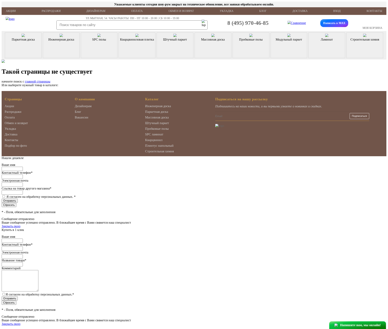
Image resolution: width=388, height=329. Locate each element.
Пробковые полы (157, 128)
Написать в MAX (334, 23)
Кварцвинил (153, 140)
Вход (337, 11)
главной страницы (37, 81)
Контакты (374, 11)
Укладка (226, 11)
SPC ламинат (154, 134)
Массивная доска (157, 117)
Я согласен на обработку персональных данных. (41, 196)
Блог (263, 11)
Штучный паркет (157, 123)
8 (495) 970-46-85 (248, 23)
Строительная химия (159, 151)
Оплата (137, 11)
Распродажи (51, 11)
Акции (11, 11)
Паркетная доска (156, 111)
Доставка (300, 11)
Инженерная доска (158, 106)
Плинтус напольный (159, 145)
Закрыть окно (11, 226)
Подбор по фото (16, 145)
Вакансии (81, 117)
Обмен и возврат (181, 11)
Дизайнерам (95, 11)
